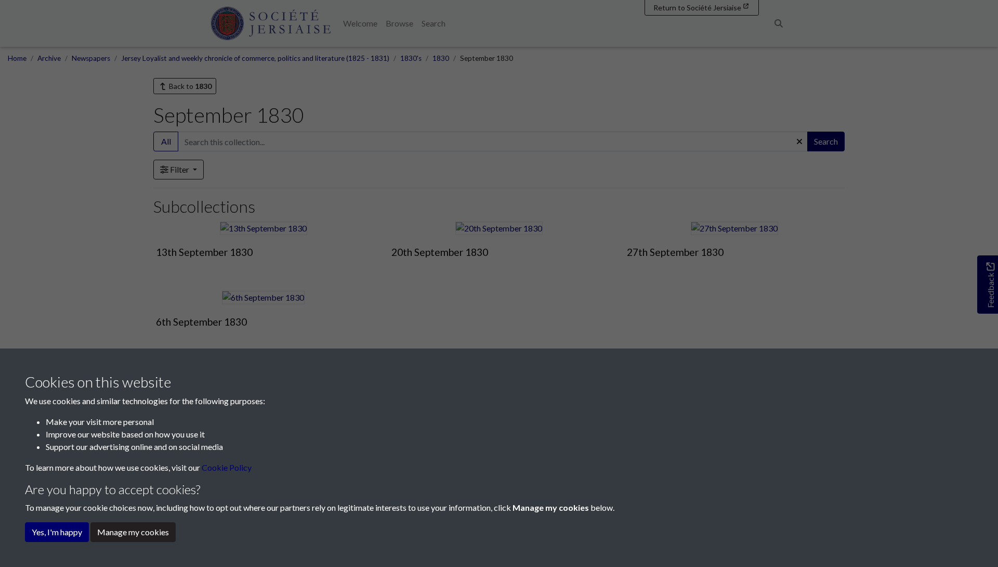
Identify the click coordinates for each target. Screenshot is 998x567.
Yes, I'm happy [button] (57, 532)
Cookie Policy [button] (227, 467)
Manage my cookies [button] (133, 532)
